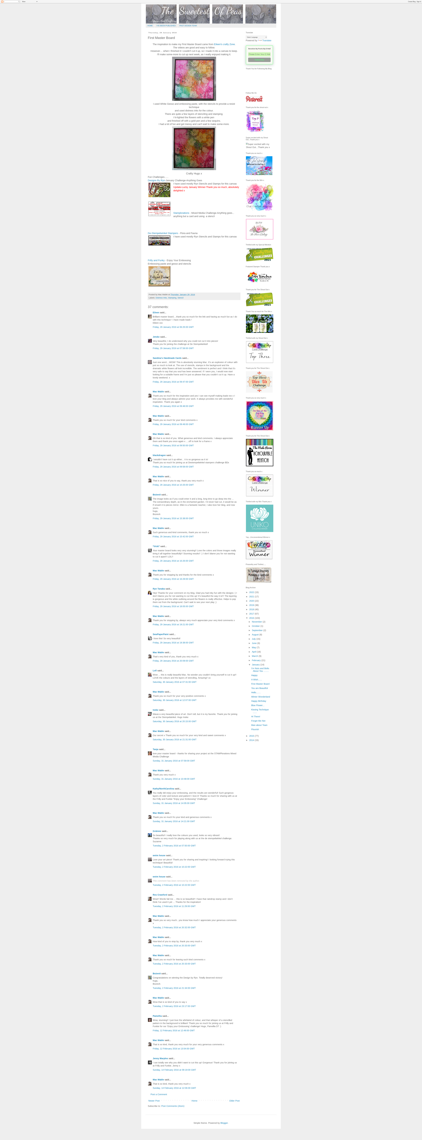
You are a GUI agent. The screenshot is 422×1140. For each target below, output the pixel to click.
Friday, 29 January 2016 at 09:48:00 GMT (173, 406)
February (256, 660)
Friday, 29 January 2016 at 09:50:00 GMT (173, 445)
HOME (150, 26)
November (257, 622)
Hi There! (255, 716)
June (254, 643)
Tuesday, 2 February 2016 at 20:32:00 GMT (174, 927)
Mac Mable (158, 391)
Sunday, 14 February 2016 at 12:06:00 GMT (174, 1088)
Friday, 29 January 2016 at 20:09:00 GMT (173, 661)
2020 (252, 601)
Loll (155, 670)
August (255, 634)
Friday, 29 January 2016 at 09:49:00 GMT (173, 424)
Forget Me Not (258, 721)
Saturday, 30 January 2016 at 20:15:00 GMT (174, 721)
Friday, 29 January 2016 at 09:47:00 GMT (173, 382)
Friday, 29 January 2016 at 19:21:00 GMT (173, 624)
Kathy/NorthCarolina (163, 788)
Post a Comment (159, 1094)
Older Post (234, 1101)
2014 (252, 740)
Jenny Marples (160, 1058)
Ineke (155, 710)
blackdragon (159, 455)
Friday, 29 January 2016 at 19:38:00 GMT (173, 642)
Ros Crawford (160, 895)
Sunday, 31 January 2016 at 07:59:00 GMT (174, 761)
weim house (159, 855)
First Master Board (260, 684)
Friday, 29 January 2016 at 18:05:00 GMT (173, 606)
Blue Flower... (258, 705)
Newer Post (154, 1101)
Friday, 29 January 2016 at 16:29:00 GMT (173, 579)
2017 (252, 614)
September (257, 630)
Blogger (224, 1123)
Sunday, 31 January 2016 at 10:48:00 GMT (174, 779)
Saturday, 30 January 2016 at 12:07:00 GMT (174, 700)
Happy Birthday (258, 701)
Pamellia (157, 1016)
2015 (252, 736)
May (254, 647)
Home (194, 1101)
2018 (252, 609)
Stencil (180, 298)
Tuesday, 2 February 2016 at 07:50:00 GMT (174, 845)
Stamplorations (181, 213)
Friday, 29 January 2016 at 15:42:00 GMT (173, 536)
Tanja (155, 749)
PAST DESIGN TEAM (188, 26)
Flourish (255, 729)
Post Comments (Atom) (172, 1106)
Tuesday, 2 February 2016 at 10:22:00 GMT (174, 867)
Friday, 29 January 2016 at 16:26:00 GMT (173, 561)
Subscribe (259, 60)
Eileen (156, 312)
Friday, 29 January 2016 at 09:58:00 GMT (173, 466)
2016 (252, 618)
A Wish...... (256, 679)
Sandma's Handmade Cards (167, 358)
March (255, 656)
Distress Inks (161, 298)
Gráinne (157, 831)
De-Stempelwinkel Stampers (163, 233)
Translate (266, 40)
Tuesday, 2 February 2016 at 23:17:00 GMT (174, 1006)
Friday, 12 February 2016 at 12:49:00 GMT (174, 1030)
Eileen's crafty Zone (224, 44)
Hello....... (256, 692)
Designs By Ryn (156, 180)
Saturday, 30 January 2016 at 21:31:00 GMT (174, 739)
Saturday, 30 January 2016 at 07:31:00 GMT (174, 682)
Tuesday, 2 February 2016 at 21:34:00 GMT (174, 988)
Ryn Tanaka (159, 589)
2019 (252, 605)
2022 (252, 592)
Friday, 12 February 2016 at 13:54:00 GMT (174, 1048)
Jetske (156, 337)
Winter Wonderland (260, 697)
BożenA (157, 494)
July (254, 639)
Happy (254, 675)
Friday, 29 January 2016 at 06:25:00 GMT (173, 327)
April (254, 652)
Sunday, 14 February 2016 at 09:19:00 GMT (174, 1070)
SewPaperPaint (161, 634)
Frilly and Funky (156, 260)
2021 (252, 596)
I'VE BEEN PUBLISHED (166, 26)
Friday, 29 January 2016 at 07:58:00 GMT (173, 348)
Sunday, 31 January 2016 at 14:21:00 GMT (174, 821)
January (256, 664)
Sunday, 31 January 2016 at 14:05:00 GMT (174, 803)
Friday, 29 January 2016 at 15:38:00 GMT (173, 518)
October (256, 626)
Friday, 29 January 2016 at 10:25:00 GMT (173, 485)
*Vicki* (156, 546)
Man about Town (259, 725)
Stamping (172, 298)
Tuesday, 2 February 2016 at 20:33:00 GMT (174, 945)
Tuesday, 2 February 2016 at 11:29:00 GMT (174, 906)
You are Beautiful (259, 688)
